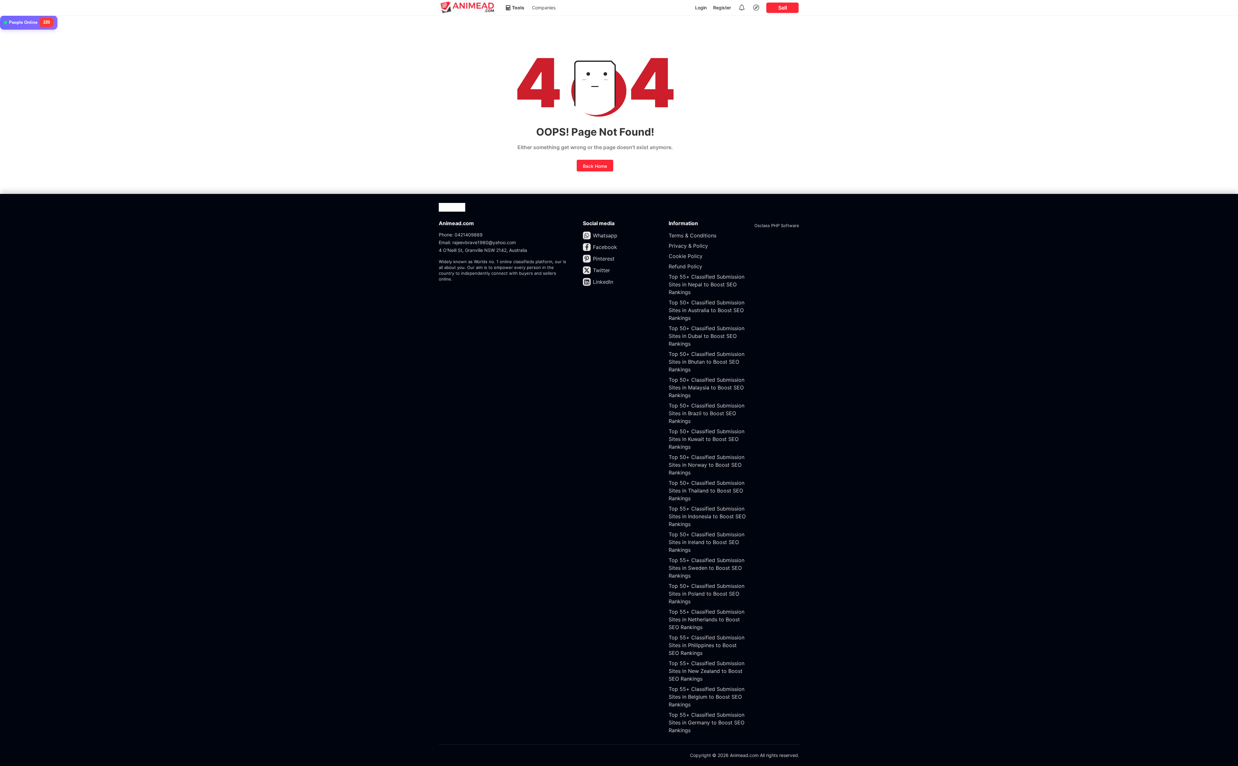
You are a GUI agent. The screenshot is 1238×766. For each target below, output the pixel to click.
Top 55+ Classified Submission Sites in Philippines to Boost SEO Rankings (706, 645)
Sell (782, 8)
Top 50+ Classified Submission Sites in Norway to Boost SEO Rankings (706, 465)
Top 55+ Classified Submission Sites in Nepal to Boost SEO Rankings (706, 284)
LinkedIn (603, 282)
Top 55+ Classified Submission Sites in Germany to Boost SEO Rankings (706, 722)
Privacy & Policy (688, 246)
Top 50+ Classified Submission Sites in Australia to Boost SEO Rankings (706, 310)
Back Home (595, 166)
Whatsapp (605, 235)
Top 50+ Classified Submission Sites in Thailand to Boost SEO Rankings (706, 491)
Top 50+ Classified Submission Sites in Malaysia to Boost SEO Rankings (706, 387)
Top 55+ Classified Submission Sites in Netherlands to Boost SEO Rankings (706, 619)
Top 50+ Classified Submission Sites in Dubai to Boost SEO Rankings (706, 336)
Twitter (601, 270)
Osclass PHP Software (776, 225)
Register (722, 7)
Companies (543, 7)
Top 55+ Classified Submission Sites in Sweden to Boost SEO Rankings (706, 568)
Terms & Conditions (692, 235)
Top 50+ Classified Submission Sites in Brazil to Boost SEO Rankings (706, 413)
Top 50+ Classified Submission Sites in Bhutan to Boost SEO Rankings (706, 362)
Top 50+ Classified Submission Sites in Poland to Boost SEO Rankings (706, 594)
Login (701, 7)
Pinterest (603, 258)
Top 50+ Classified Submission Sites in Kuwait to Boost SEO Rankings (706, 439)
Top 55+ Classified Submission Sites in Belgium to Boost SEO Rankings (706, 697)
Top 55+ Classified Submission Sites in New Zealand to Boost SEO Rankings (706, 671)
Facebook (605, 247)
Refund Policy (685, 266)
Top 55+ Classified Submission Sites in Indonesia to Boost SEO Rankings (707, 516)
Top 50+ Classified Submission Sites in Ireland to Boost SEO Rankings (706, 542)
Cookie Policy (686, 256)
